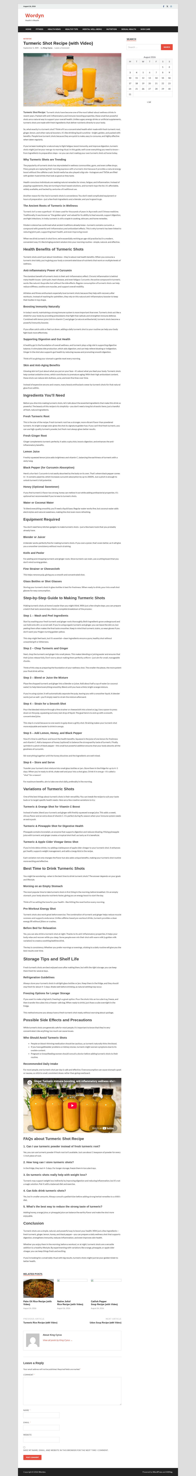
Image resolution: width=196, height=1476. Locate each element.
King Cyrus (47, 48)
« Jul (149, 102)
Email (27, 1422)
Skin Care (145, 29)
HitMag (169, 1472)
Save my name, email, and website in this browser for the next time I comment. (65, 1450)
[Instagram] (171, 6)
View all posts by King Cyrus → (58, 1340)
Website (27, 1435)
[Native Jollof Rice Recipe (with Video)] (72, 1289)
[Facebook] (163, 6)
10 (130, 78)
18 (136, 83)
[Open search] (171, 29)
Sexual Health (128, 29)
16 (169, 78)
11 (136, 78)
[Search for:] (150, 47)
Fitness (39, 29)
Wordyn (34, 15)
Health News (54, 29)
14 (156, 78)
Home (28, 29)
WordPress (157, 1472)
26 (143, 89)
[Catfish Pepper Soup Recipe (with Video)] (106, 1289)
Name (26, 1410)
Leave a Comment (62, 48)
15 (163, 78)
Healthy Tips (71, 29)
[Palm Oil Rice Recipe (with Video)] (38, 1289)
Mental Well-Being (92, 29)
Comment (29, 1375)
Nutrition (111, 29)
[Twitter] (167, 6)
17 (130, 83)
